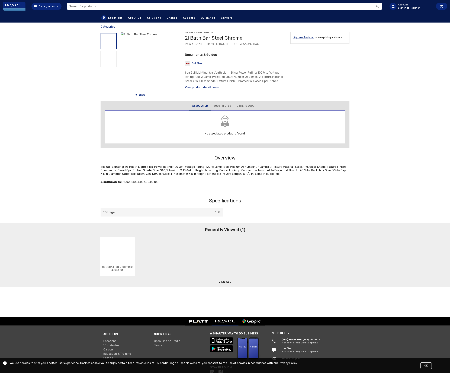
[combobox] (224, 6)
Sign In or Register (303, 37)
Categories (108, 26)
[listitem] (410, 6)
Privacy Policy (288, 363)
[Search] (377, 6)
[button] (46, 6)
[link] (126, 341)
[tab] (200, 106)
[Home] (16, 6)
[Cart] (441, 6)
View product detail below (202, 87)
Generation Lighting (200, 32)
